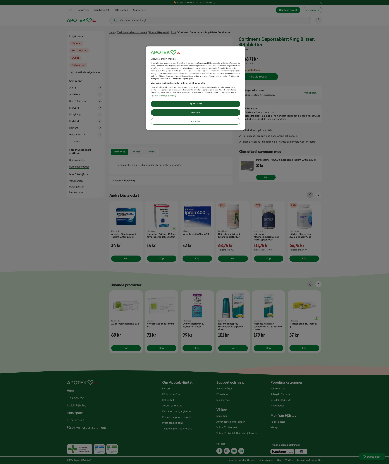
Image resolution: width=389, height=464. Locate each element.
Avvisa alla (195, 112)
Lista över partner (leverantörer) (163, 96)
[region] (195, 88)
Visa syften (195, 121)
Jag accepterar (195, 104)
